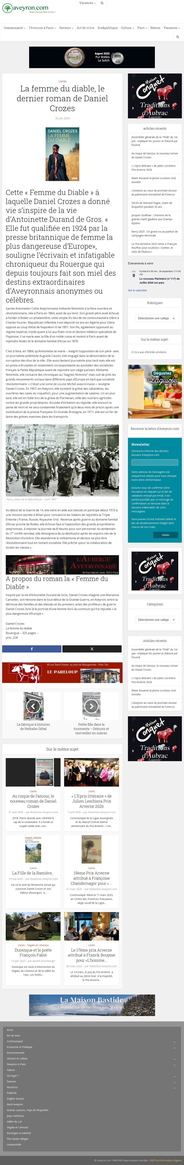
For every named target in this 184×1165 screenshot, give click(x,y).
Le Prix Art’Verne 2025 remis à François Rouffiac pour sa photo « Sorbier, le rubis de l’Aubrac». (154, 247)
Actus (10, 1029)
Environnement (15, 1052)
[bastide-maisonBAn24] (92, 1005)
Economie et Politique (19, 1047)
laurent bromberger (44, 961)
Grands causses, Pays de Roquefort (27, 1110)
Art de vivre (85, 28)
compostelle (14, 1144)
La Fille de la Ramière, (33, 872)
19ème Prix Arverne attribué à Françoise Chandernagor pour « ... (91, 878)
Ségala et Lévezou (38, 945)
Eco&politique (108, 28)
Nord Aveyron (15, 1104)
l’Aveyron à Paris (41, 28)
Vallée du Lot (14, 1121)
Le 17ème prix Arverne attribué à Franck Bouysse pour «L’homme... (91, 955)
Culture (126, 28)
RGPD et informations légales (166, 1160)
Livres (62, 81)
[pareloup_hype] (62, 672)
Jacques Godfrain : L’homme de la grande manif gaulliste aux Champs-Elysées (152, 219)
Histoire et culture (17, 1058)
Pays (140, 28)
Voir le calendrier (137, 290)
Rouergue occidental (19, 1133)
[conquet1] (155, 95)
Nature (155, 28)
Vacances (170, 28)
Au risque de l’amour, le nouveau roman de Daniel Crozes (33, 801)
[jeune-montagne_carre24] (155, 391)
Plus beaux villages (18, 1138)
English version (15, 1098)
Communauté (13, 28)
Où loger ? (13, 1075)
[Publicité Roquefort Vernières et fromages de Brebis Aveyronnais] (92, 57)
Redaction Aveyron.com (44, 812)
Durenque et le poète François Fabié (33, 952)
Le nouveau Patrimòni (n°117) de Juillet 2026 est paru (159, 280)
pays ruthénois (15, 1115)
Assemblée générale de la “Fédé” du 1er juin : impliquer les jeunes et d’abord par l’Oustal (155, 141)
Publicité (12, 1093)
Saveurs (65, 28)
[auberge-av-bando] (62, 565)
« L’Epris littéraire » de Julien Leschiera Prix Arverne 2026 (92, 801)
